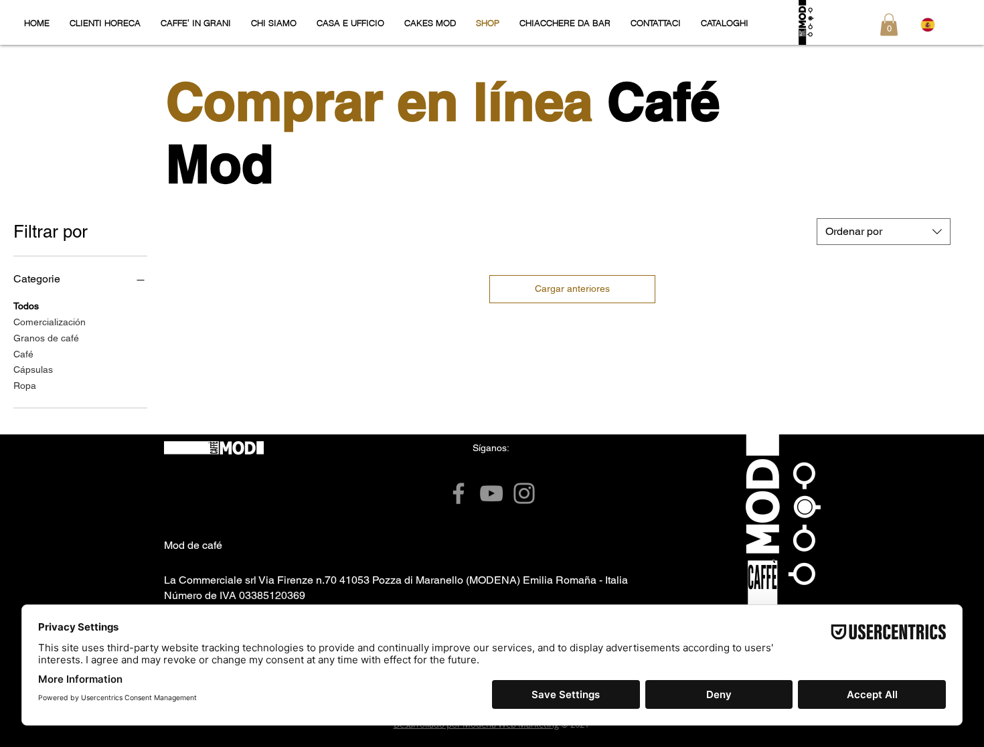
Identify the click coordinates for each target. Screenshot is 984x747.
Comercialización (49, 322)
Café (23, 354)
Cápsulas (33, 369)
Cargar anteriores (572, 288)
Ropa (24, 385)
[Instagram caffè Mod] (524, 493)
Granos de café (46, 338)
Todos (26, 306)
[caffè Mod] (458, 493)
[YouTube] (491, 493)
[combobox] (884, 231)
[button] (889, 24)
